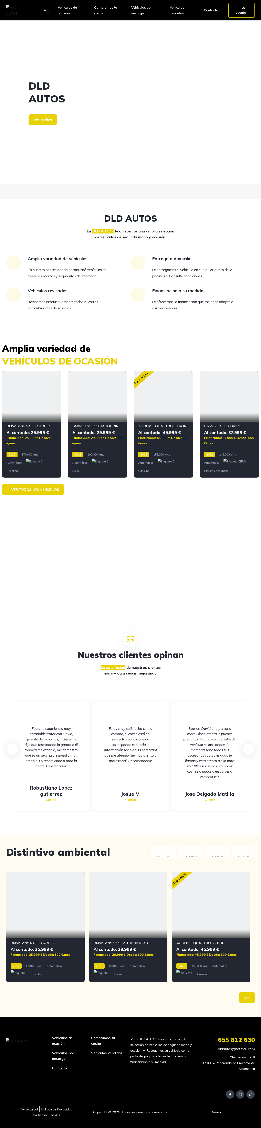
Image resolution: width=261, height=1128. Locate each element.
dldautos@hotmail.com (236, 1049)
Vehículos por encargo (141, 10)
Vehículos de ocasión (67, 10)
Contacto (211, 10)
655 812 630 (236, 1040)
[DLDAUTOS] (130, 102)
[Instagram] (240, 1094)
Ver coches (43, 120)
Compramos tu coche (105, 10)
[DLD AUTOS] (16, 10)
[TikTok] (250, 1094)
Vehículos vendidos (177, 10)
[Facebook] (230, 1094)
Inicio (46, 10)
